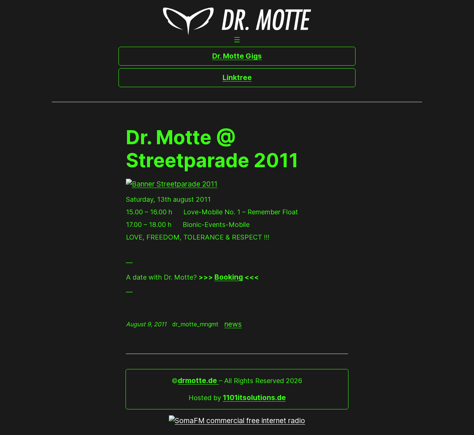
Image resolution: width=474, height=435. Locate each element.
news (233, 324)
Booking (228, 277)
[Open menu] (237, 39)
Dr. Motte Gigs (237, 56)
